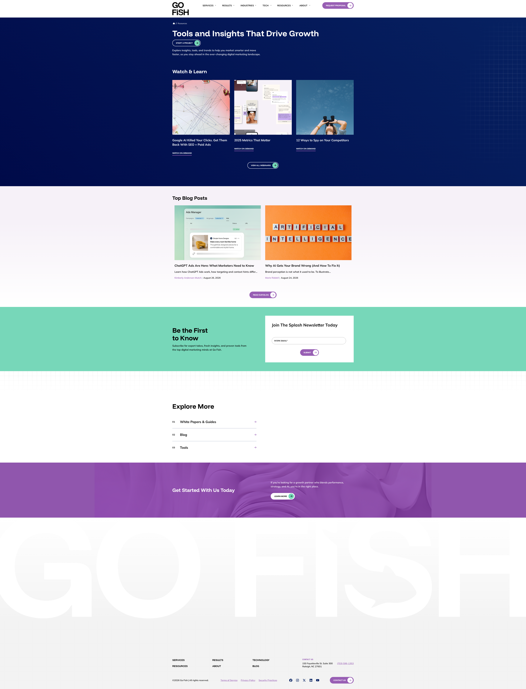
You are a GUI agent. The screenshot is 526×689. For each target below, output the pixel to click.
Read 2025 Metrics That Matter (263, 107)
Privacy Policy (248, 680)
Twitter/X (304, 680)
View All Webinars (261, 165)
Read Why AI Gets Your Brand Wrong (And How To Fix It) (308, 232)
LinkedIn (311, 680)
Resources (284, 5)
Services (178, 660)
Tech (265, 5)
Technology (260, 660)
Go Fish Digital (180, 8)
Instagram (297, 680)
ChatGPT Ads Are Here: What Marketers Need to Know (214, 265)
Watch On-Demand (182, 153)
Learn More (280, 496)
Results (217, 660)
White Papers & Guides (198, 422)
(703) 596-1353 (345, 663)
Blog (183, 435)
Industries (247, 5)
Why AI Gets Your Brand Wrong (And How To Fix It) (302, 265)
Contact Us (339, 680)
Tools (184, 448)
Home (174, 23)
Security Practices (268, 680)
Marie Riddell (272, 277)
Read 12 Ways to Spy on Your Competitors (325, 107)
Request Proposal (336, 5)
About (303, 5)
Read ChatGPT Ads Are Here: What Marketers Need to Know (218, 232)
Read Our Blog (261, 295)
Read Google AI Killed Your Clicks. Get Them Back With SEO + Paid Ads (201, 107)
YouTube (318, 680)
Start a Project (184, 43)
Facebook (291, 680)
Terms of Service (229, 680)
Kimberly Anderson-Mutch (188, 277)
